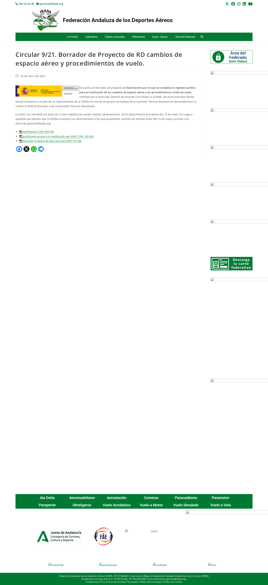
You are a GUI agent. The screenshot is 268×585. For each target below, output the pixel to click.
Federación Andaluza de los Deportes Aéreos (118, 20)
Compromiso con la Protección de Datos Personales (112, 581)
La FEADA (72, 36)
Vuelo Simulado (186, 505)
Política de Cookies (172, 581)
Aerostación (116, 498)
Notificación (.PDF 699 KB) (38, 131)
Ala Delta (47, 498)
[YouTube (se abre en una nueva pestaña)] (250, 4)
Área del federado (185, 36)
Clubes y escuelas (115, 36)
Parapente (47, 505)
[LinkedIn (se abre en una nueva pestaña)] (244, 4)
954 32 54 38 (26, 3)
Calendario (91, 36)
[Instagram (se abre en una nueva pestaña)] (239, 4)
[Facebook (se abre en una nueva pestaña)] (233, 4)
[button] (202, 37)
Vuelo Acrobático (117, 505)
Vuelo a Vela (220, 505)
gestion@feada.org (51, 3)
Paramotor (220, 498)
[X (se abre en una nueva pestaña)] (227, 4)
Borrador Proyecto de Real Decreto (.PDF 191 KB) (51, 141)
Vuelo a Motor (151, 505)
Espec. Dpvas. (160, 36)
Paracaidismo (186, 498)
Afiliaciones (138, 36)
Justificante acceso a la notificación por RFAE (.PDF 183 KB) (57, 136)
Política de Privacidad (151, 581)
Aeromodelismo (82, 498)
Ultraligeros (82, 505)
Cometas (151, 498)
